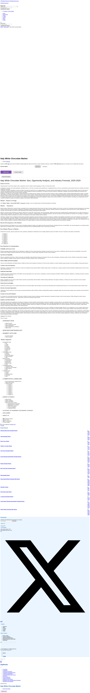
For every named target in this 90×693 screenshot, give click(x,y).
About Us (5, 626)
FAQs (4, 17)
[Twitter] (45, 620)
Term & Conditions (6, 636)
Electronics (5, 675)
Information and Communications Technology (12, 680)
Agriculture (5, 669)
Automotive (5, 670)
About (4, 15)
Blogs (4, 18)
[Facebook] (0, 531)
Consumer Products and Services (9, 674)
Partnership (5, 640)
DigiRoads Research (4, 3)
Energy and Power (6, 677)
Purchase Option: (4, 166)
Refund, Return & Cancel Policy (9, 638)
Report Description (6, 176)
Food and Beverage (7, 678)
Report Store (5, 14)
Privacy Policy (6, 635)
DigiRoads (8, 161)
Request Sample (18, 172)
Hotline (5, 11)
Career (4, 20)
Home (4, 13)
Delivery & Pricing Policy (8, 637)
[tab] (6, 177)
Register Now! (13, 424)
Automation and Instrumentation (9, 672)
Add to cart (6, 172)
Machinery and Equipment (8, 681)
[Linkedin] (0, 621)
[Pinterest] (1, 621)
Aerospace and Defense (7, 671)
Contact (4, 16)
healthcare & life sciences (8, 679)
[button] (38, 166)
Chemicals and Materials (7, 673)
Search (8, 9)
